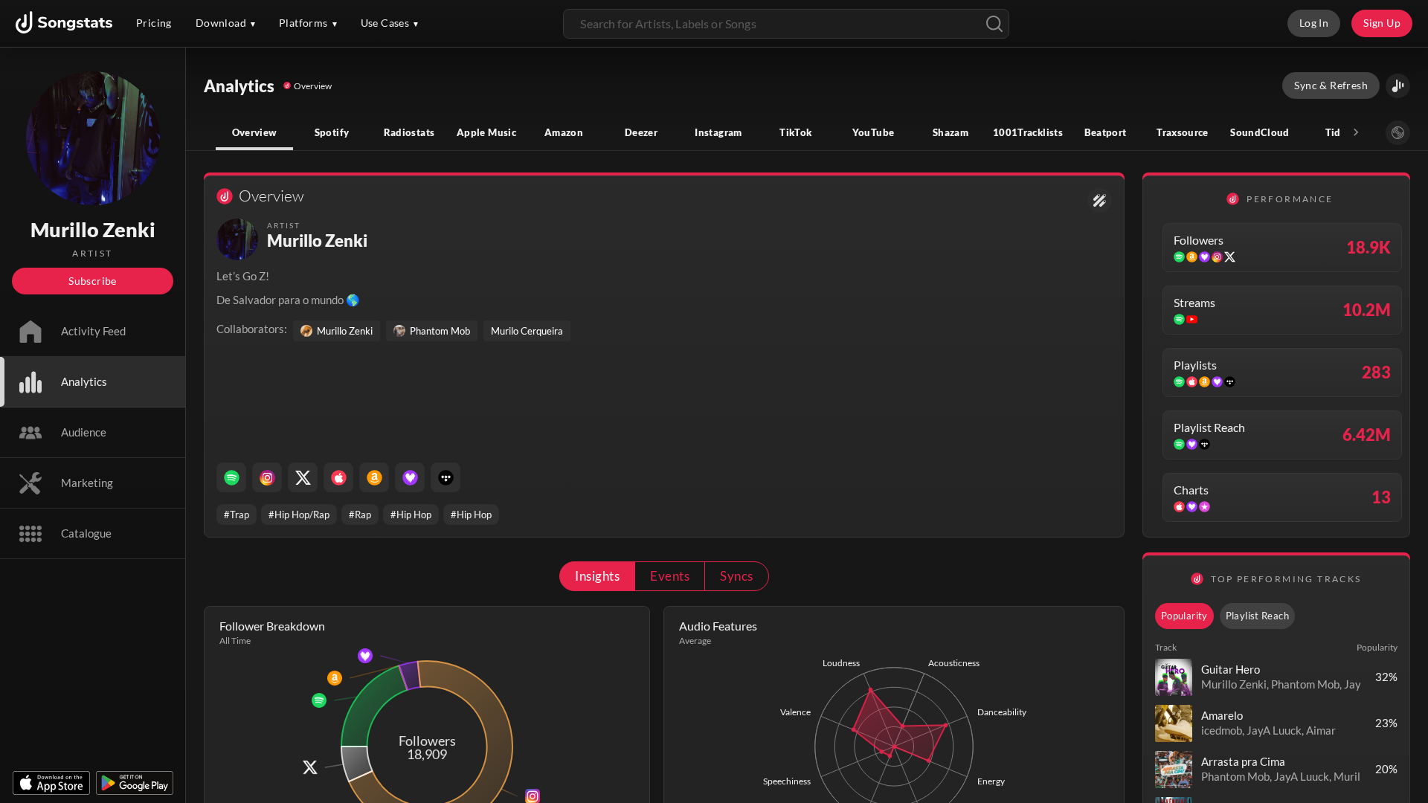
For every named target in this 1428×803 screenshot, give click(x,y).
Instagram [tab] (718, 132)
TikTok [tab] (795, 132)
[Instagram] (267, 477)
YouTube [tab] (873, 132)
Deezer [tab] (641, 132)
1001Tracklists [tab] (1028, 132)
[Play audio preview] (1173, 677)
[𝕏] (303, 477)
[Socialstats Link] (1099, 200)
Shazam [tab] (950, 132)
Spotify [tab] (332, 132)
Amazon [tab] (563, 132)
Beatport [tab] (1105, 132)
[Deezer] (410, 477)
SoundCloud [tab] (1260, 132)
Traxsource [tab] (1183, 132)
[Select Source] (1398, 132)
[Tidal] (445, 477)
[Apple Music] (338, 477)
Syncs (736, 576)
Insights (597, 576)
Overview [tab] (254, 132)
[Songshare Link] (1398, 86)
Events (669, 576)
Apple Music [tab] (486, 132)
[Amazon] (374, 477)
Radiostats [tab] (409, 132)
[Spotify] (231, 477)
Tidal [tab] (1337, 132)
